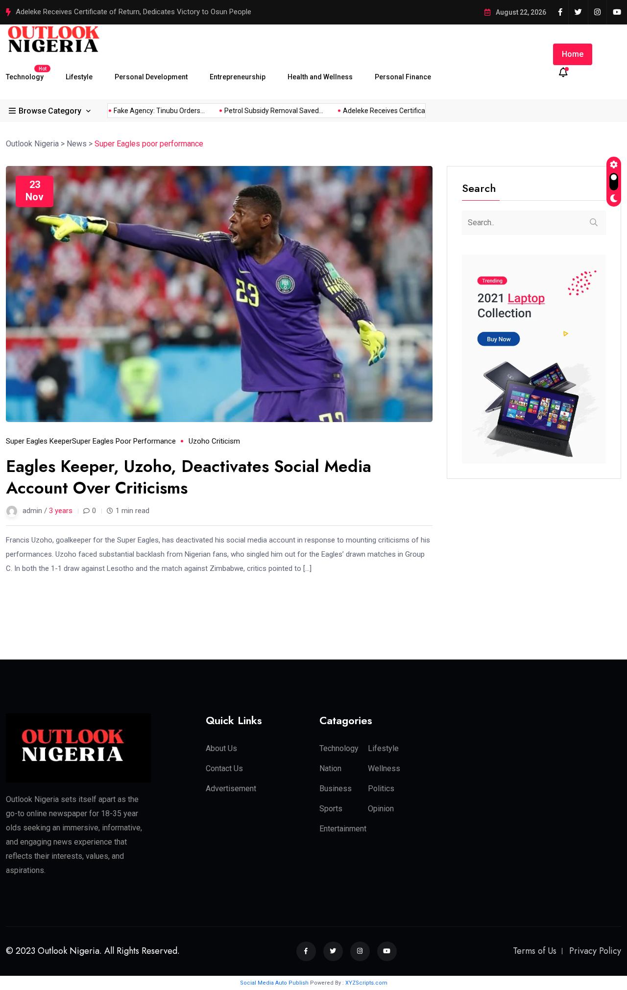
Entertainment (342, 828)
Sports (330, 808)
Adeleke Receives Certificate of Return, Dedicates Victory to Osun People (133, 11)
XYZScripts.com (366, 983)
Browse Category (50, 110)
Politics (381, 788)
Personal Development (151, 77)
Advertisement (231, 788)
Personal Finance (403, 77)
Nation (330, 768)
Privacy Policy (595, 950)
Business (335, 788)
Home (572, 54)
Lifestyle (79, 77)
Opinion (381, 808)
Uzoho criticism (214, 441)
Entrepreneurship (237, 77)
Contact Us (224, 768)
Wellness (384, 768)
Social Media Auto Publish (274, 983)
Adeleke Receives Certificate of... (382, 111)
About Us (221, 748)
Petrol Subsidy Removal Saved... (262, 111)
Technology (25, 73)
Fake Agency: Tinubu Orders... (147, 111)
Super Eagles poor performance (124, 441)
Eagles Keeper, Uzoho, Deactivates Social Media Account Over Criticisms (188, 477)
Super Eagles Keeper (39, 441)
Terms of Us (534, 950)
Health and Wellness (320, 77)
